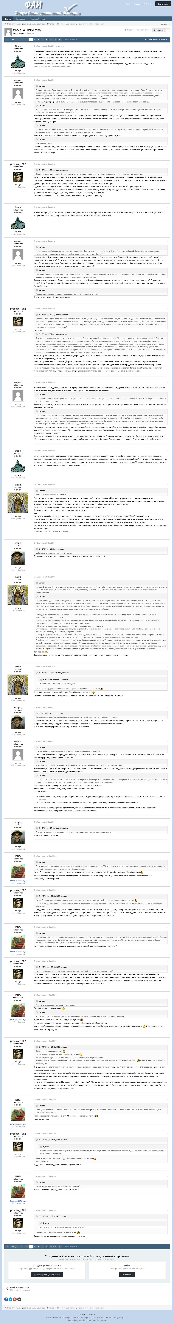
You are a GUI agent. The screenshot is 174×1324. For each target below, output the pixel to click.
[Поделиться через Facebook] (6, 1299)
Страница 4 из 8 (70, 39)
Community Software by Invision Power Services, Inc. (87, 1320)
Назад (13, 40)
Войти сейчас (127, 1275)
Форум (8, 19)
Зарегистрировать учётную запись (47, 1275)
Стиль (91, 1314)
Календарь (20, 19)
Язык (81, 1314)
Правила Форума (38, 19)
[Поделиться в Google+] (15, 1299)
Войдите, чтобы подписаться (138, 29)
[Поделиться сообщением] (167, 46)
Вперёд (53, 40)
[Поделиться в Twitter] (10, 1299)
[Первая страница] (7, 39)
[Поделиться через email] (19, 1299)
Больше (164, 24)
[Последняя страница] (60, 39)
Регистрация (163, 4)
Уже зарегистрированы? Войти (138, 4)
